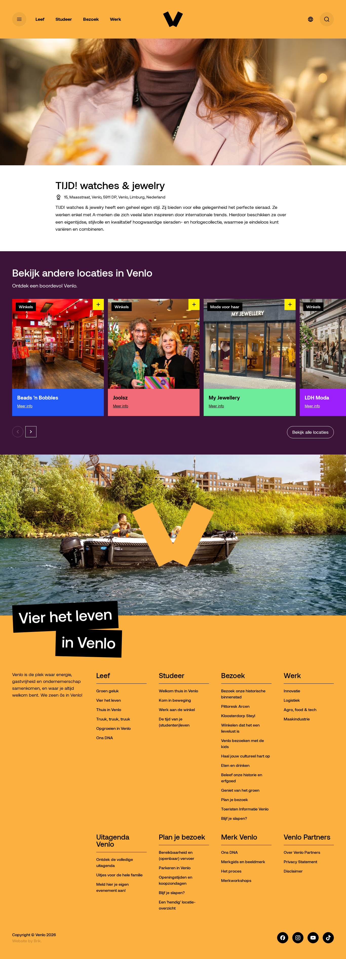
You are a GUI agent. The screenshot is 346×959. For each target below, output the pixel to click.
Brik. (38, 940)
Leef (103, 676)
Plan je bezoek (182, 837)
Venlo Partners (307, 837)
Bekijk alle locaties (310, 432)
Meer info (24, 406)
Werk (292, 676)
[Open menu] (19, 19)
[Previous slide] (17, 431)
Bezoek (233, 676)
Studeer (171, 676)
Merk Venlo (239, 837)
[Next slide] (30, 431)
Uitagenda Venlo (112, 841)
